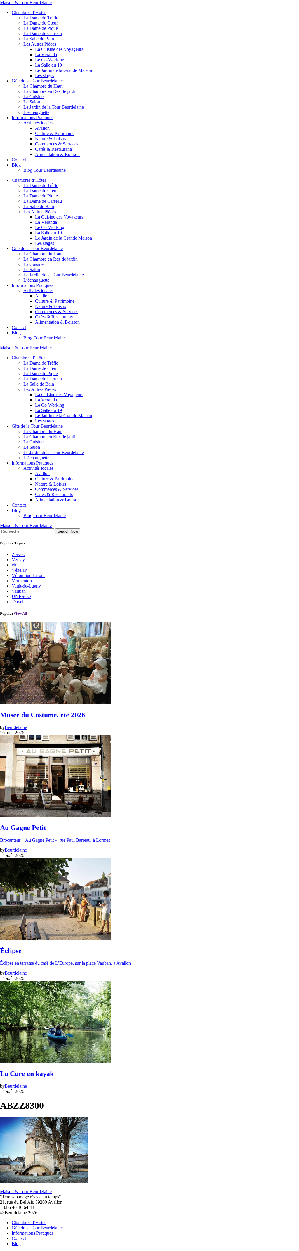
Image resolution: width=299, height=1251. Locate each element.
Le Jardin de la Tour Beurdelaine (53, 107)
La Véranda (46, 54)
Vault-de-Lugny (26, 585)
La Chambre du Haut (42, 86)
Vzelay (18, 559)
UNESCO (21, 596)
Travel (17, 601)
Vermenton (22, 580)
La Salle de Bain (38, 38)
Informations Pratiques (32, 117)
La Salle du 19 (48, 65)
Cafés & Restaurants (54, 149)
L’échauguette (36, 112)
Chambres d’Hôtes (29, 12)
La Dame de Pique (40, 28)
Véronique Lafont (28, 575)
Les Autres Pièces (39, 43)
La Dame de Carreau (42, 33)
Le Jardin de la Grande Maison (63, 70)
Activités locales (38, 122)
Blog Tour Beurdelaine (44, 170)
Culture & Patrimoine (54, 133)
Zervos (18, 554)
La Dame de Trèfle (40, 17)
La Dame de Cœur (40, 22)
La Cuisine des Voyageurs (59, 49)
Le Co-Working (49, 59)
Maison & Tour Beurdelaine (26, 2)
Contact (19, 159)
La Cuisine (33, 96)
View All (20, 613)
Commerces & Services (56, 143)
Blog (16, 164)
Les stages (44, 75)
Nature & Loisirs (50, 138)
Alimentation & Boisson (57, 154)
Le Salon (31, 101)
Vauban (19, 591)
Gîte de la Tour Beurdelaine (37, 80)
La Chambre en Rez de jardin (50, 91)
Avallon (42, 128)
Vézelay (19, 570)
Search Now (68, 531)
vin (15, 564)
